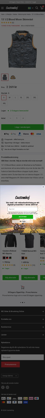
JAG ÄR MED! (23, 216)
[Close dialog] (43, 187)
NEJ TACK (22, 221)
